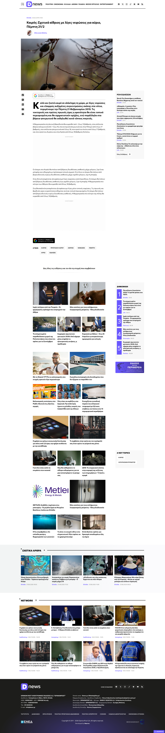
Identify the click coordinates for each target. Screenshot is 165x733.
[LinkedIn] (23, 104)
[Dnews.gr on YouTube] (138, 4)
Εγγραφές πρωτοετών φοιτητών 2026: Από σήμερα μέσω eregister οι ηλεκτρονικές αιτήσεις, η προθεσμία (68, 339)
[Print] (23, 114)
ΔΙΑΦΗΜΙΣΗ (36, 714)
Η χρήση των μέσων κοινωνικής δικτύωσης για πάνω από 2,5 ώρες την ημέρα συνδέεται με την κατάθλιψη (50, 443)
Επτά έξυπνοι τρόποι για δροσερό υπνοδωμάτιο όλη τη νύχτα (93, 534)
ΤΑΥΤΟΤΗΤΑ (25, 714)
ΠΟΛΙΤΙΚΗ (49, 4)
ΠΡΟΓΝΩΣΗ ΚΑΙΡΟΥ (57, 248)
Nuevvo (87, 723)
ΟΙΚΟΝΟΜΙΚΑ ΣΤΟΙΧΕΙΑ (136, 714)
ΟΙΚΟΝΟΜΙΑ (58, 4)
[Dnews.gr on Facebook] (118, 4)
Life (118, 112)
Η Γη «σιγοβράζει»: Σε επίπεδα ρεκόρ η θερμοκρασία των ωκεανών (43, 534)
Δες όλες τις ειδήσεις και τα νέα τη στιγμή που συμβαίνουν (69, 268)
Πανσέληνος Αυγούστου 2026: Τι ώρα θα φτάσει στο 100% (133, 292)
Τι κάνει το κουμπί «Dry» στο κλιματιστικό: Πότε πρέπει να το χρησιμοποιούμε (68, 534)
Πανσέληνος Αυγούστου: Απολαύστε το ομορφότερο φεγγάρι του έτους (130, 126)
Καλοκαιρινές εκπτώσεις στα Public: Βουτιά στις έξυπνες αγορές (44, 403)
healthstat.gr (23, 637)
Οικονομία (126, 338)
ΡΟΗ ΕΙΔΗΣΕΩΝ (124, 94)
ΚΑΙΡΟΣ (43, 248)
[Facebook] (23, 95)
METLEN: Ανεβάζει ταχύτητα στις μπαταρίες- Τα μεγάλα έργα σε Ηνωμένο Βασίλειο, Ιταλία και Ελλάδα (48, 507)
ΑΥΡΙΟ (43, 252)
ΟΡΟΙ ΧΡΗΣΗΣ (47, 714)
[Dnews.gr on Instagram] (126, 4)
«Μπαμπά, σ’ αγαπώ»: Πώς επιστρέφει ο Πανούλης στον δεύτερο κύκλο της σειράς (127, 108)
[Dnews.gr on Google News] (134, 4)
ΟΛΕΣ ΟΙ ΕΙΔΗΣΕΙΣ (107, 687)
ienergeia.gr (55, 637)
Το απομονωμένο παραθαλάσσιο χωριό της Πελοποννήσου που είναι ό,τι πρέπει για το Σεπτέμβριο (132, 305)
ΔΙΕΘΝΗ (75, 4)
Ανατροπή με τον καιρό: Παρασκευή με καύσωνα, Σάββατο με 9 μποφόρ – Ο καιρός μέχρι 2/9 (65, 579)
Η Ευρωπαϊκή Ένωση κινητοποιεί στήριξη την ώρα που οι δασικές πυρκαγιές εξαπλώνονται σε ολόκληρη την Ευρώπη (129, 665)
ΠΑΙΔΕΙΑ (81, 4)
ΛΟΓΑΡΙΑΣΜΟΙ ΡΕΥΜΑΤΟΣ (126, 462)
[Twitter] (23, 100)
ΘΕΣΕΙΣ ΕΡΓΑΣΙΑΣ (92, 4)
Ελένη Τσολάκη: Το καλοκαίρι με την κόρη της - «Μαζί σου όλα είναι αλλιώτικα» (129, 146)
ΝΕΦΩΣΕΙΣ (81, 248)
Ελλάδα (29, 18)
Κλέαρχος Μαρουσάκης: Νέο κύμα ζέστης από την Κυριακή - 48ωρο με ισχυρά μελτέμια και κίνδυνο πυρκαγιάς (129, 579)
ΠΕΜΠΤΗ (92, 248)
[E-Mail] (23, 109)
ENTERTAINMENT (106, 4)
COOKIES (103, 714)
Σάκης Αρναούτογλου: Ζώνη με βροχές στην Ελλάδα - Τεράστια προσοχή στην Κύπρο (35, 579)
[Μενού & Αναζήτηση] (22, 4)
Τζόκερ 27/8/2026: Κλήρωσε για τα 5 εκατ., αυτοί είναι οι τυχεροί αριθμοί (129, 136)
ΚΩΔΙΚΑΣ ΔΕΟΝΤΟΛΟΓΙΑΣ (117, 714)
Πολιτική (126, 325)
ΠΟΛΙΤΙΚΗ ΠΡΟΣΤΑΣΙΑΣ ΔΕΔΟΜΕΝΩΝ (67, 714)
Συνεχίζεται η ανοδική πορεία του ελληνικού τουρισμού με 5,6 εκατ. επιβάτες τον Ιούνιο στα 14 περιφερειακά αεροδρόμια (92, 406)
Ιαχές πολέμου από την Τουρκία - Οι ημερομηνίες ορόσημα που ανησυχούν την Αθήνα (49, 309)
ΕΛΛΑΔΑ (67, 4)
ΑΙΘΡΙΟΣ (71, 248)
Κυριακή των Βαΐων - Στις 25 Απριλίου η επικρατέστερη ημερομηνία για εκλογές (93, 336)
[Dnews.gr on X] (122, 4)
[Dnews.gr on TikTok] (130, 4)
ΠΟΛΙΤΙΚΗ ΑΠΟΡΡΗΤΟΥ (89, 714)
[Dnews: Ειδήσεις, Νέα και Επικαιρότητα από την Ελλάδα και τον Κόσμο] (34, 4)
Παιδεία (125, 353)
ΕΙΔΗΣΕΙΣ (53, 252)
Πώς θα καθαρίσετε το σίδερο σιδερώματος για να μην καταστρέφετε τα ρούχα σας (66, 665)
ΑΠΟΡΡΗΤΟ (160, 731)
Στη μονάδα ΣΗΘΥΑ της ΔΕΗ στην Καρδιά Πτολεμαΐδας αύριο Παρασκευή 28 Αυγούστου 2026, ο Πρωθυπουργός (98, 665)
